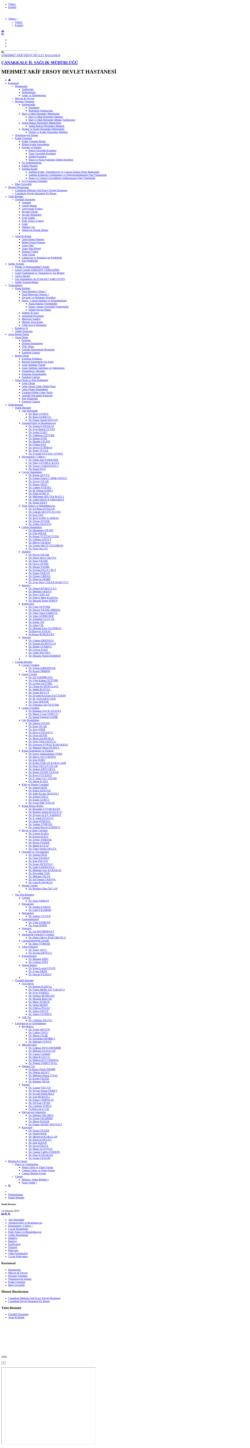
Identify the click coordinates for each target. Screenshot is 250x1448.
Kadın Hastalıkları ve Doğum (37, 750)
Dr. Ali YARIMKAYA (41, 677)
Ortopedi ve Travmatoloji (35, 851)
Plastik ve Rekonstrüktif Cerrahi (32, 266)
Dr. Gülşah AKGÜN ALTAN (45, 511)
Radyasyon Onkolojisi (34, 1112)
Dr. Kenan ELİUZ (38, 836)
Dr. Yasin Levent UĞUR (42, 968)
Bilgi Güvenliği (23, 184)
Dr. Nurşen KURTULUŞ (42, 643)
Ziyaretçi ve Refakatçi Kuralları (39, 297)
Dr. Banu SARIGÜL (40, 417)
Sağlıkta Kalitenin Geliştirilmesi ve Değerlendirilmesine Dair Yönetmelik (68, 175)
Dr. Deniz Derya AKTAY (42, 557)
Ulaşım (19, 1176)
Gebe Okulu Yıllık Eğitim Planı (39, 386)
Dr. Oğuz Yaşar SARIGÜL (43, 613)
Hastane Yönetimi (24, 101)
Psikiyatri (13, 1250)
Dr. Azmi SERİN (38, 925)
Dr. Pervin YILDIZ (39, 554)
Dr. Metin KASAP (39, 845)
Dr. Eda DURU (37, 760)
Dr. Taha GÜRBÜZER (41, 616)
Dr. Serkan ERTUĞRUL (42, 769)
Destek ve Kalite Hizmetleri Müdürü (48, 132)
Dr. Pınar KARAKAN (41, 1155)
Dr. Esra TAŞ (36, 515)
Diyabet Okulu (30, 211)
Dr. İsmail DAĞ (37, 469)
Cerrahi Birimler (23, 662)
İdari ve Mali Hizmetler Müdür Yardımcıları (52, 119)
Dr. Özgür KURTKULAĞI (43, 686)
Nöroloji (26, 637)
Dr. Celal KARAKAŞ (41, 882)
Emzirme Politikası (32, 358)
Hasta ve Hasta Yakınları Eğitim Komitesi (51, 159)
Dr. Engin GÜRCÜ (39, 799)
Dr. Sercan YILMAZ (40, 974)
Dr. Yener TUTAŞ (38, 450)
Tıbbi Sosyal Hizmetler (34, 325)
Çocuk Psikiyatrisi (18, 1256)
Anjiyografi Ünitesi (32, 208)
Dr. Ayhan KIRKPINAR (42, 668)
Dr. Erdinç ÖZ (36, 622)
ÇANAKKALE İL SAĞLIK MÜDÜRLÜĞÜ (39, 62)
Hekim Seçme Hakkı (40, 309)
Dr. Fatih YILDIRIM (40, 910)
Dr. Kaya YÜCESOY (40, 775)
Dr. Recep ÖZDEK (39, 842)
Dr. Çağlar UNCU (38, 1032)
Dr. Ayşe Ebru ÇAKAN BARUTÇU (49, 582)
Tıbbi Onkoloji (30, 946)
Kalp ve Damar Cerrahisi (35, 784)
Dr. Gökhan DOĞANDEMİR (45, 1047)
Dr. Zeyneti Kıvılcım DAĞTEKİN (47, 695)
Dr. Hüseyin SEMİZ (40, 579)
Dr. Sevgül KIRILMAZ (41, 1093)
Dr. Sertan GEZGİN (40, 1158)
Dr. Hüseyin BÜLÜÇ (40, 1139)
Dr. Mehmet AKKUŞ (40, 591)
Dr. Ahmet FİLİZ (38, 854)
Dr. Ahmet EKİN (38, 787)
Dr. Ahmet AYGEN (39, 723)
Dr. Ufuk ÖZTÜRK (39, 606)
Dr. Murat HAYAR (39, 1121)
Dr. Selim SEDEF (38, 1005)
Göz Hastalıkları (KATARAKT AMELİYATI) (40, 279)
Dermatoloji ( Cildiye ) (34, 456)
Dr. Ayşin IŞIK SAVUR (42, 802)
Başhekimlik (28, 104)
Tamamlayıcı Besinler (33, 371)
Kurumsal (13, 83)
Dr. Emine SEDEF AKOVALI (45, 1124)
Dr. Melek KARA (38, 781)
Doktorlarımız (15, 404)
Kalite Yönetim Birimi (34, 141)
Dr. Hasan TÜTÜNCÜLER (44, 536)
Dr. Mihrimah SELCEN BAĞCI (46, 496)
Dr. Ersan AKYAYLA (41, 864)
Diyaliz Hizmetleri (31, 214)
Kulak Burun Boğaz (33, 805)
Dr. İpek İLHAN (38, 1142)
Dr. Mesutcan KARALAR (43, 1136)
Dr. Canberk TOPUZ (40, 1106)
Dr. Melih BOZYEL (40, 689)
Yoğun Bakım (29, 965)
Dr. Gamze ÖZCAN (40, 1087)
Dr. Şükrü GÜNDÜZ (40, 1014)
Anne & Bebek (23, 236)
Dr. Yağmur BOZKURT (42, 995)
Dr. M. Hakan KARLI (41, 490)
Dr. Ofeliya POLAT (39, 1008)
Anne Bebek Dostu (18, 334)
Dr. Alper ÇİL (36, 625)
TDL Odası (28, 346)
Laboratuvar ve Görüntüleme (30, 1023)
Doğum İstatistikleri (32, 343)
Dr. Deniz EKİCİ (38, 502)
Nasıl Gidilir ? (29, 1182)
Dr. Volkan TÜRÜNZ (40, 824)
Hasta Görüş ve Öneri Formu (37, 1167)
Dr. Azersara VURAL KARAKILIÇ (48, 744)
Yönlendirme (15, 285)
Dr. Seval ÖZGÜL (39, 1145)
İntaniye (26, 585)
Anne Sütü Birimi (31, 248)
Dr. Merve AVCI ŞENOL (42, 756)
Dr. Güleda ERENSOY (41, 640)
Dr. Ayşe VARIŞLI (39, 992)
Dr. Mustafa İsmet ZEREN (43, 600)
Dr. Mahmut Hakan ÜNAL (43, 1075)
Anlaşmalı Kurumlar (33, 315)
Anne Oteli (28, 245)
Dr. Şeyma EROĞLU (40, 952)
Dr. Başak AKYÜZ (39, 475)
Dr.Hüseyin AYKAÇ (40, 631)
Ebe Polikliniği (30, 260)
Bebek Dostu (22, 355)
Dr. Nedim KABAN (40, 907)
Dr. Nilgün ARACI (39, 1072)
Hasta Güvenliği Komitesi (42, 150)
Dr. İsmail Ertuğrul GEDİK (43, 717)
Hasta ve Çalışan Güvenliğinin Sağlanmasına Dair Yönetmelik (62, 178)
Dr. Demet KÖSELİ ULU (43, 588)
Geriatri (26, 897)
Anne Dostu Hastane (33, 239)
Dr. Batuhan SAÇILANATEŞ (45, 711)
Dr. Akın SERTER (39, 701)
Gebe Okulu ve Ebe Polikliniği (31, 380)
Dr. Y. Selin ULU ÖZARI (43, 778)
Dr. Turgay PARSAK (40, 839)
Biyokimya (28, 1026)
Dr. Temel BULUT (39, 692)
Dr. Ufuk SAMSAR (39, 922)
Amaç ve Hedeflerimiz (34, 95)
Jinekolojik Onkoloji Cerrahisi (38, 934)
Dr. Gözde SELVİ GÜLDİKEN (46, 545)
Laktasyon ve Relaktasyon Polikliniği (42, 257)
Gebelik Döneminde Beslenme (38, 349)
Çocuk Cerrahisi (30, 665)
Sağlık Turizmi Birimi (26, 282)
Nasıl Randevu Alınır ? (34, 291)
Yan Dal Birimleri (24, 894)
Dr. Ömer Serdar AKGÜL (43, 848)
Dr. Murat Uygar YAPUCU (43, 714)
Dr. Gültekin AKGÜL (40, 1020)
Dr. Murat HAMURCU (41, 738)
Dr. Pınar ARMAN (39, 900)
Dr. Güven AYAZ (38, 649)
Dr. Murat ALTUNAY (41, 1149)
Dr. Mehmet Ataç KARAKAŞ (45, 870)
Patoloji (26, 1084)
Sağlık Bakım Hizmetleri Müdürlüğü (41, 122)
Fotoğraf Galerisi (31, 352)
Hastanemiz (21, 86)
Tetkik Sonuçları (24, 331)
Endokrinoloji (29, 956)
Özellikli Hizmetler (25, 199)
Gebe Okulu (28, 254)
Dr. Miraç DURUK (39, 1001)
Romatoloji (28, 903)
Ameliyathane (29, 205)
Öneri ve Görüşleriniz (26, 1164)
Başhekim (34, 107)
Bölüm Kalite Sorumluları (35, 144)
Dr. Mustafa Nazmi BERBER (45, 655)
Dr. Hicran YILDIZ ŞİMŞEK (44, 609)
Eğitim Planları (30, 165)
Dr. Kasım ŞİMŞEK (39, 671)
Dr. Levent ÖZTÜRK (40, 683)
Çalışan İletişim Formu (34, 1173)
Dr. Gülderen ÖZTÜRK (42, 435)
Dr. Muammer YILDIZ (41, 530)
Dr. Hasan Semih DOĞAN (43, 420)
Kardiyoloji (28, 603)
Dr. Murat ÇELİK (38, 1035)
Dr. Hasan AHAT (38, 484)
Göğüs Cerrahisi (30, 707)
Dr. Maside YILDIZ (39, 441)
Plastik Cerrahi (30, 885)
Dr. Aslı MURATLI (39, 1096)
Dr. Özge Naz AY (38, 548)
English (12, 7)
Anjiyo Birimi (22, 276)
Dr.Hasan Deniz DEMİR (42, 1069)
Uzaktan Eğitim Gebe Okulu (37, 392)
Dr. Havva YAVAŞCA (41, 732)
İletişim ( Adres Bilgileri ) (35, 1179)
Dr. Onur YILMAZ (39, 858)
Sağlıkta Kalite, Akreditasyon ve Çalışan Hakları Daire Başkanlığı (64, 171)
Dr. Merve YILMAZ (40, 542)
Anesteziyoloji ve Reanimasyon (39, 423)
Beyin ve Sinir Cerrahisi (35, 830)
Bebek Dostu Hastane (33, 242)
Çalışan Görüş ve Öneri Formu (38, 1170)
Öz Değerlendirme (32, 162)
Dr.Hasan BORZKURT (41, 634)
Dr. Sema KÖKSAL (40, 821)
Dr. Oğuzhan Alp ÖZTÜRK (44, 704)
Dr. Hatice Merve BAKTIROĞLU (47, 937)
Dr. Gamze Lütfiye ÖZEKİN (44, 1152)
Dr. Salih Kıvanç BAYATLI (44, 793)
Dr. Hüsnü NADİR (39, 567)
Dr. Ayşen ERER (38, 971)
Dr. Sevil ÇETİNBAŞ (40, 447)
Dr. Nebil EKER (38, 1133)
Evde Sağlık (28, 217)
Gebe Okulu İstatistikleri (35, 389)
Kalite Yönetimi (23, 138)
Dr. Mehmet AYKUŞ (40, 1041)
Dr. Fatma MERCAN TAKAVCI (47, 989)
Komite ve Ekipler (31, 147)
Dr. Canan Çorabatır (39, 1054)
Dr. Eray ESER (37, 729)
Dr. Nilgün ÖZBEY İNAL (43, 1063)
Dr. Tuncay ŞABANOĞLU (44, 466)
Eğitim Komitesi (37, 156)
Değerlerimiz (29, 92)
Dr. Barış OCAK (38, 726)
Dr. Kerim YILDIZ (39, 1078)
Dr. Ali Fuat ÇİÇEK (39, 1103)
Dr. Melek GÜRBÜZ (40, 646)
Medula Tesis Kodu (32, 322)
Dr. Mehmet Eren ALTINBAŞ (45, 628)
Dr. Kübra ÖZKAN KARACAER (47, 763)
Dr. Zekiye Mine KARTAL (43, 597)
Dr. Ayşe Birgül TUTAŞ (42, 429)
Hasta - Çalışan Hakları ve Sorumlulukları (44, 300)
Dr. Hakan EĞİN (38, 438)
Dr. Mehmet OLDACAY (42, 1051)
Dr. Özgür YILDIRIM (41, 1118)
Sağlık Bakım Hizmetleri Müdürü (46, 126)
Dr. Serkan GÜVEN (40, 916)
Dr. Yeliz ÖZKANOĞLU (42, 741)
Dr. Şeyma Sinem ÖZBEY (43, 1090)
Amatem (26, 202)
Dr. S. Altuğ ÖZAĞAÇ (41, 818)
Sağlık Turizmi (16, 263)
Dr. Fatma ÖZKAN (39, 573)
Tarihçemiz (28, 89)
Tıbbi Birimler (15, 196)
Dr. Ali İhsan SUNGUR (42, 508)
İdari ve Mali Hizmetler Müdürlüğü (41, 113)
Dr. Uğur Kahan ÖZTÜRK (43, 680)
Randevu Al (21, 328)
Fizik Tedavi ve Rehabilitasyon (38, 505)
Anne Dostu (21, 337)
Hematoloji (28, 913)
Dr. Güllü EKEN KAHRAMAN (46, 499)
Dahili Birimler (23, 407)
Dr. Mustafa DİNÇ (39, 959)
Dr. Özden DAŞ (37, 444)
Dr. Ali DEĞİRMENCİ (41, 931)
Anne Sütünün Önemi (33, 364)
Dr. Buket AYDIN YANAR (44, 772)
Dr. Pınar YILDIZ (38, 560)
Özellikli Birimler (24, 980)
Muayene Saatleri (31, 319)
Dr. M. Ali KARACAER (42, 698)
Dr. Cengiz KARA (39, 833)
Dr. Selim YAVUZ (38, 1011)
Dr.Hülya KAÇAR (39, 1109)
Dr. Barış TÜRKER (39, 943)
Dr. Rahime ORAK (39, 1081)
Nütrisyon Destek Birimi (35, 230)
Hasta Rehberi (22, 288)
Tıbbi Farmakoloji (18, 1253)
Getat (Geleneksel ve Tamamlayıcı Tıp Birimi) (40, 273)
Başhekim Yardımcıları (41, 110)
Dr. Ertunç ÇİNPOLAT (41, 1100)
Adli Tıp (26, 1017)
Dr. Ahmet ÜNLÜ (38, 796)
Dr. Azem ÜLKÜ (38, 432)
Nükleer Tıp (28, 227)
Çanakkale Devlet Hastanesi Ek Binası (35, 193)
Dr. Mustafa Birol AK (40, 998)
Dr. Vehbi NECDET (40, 652)
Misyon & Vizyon (24, 98)
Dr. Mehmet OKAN (39, 876)
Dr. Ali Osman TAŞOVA (42, 879)
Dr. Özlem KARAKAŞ (41, 426)
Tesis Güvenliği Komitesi (42, 153)
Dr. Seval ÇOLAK (39, 481)
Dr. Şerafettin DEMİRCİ (42, 1038)
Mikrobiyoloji (29, 1044)
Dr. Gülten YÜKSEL (40, 487)
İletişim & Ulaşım (17, 1161)
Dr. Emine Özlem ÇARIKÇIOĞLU (48, 478)
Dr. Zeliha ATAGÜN (40, 524)
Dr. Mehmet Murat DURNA (44, 747)
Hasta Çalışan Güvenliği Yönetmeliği (49, 306)
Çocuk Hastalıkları (32, 472)
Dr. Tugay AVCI (37, 949)
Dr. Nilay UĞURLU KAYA (44, 462)
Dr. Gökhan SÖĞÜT (40, 539)
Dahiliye (26, 551)
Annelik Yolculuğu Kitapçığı (37, 395)
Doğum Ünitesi (30, 251)
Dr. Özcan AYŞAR (39, 521)
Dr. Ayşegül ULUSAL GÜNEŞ (46, 453)
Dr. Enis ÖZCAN (38, 861)
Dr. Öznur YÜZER (39, 1130)
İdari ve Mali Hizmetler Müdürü (46, 116)
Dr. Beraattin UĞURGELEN (44, 809)
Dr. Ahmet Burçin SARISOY (44, 827)
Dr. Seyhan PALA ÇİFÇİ (42, 570)
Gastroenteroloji (30, 919)
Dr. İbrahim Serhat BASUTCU (45, 812)
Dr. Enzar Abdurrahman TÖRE (45, 753)
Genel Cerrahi (29, 674)
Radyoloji (27, 1127)
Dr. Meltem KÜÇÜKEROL (44, 1060)
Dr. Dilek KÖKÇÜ (39, 493)
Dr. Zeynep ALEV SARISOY (45, 815)
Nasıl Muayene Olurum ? (35, 294)
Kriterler (26, 340)
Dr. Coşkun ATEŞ (38, 962)
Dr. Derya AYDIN (39, 564)
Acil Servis (28, 983)
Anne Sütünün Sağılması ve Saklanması (43, 368)
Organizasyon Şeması (26, 135)
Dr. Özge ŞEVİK (38, 735)
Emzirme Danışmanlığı (34, 374)
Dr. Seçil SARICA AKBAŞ (44, 518)
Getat (25, 224)
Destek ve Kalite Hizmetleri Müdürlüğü (43, 129)
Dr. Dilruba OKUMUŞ (41, 1115)
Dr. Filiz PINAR (37, 533)
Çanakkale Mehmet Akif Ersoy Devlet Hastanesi (41, 190)
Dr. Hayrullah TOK (39, 873)
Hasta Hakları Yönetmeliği (43, 303)
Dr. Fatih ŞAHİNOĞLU (42, 867)
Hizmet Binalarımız (18, 187)
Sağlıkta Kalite (30, 168)
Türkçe (12, 4)
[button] (13, 18)
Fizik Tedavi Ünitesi (33, 220)
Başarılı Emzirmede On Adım (38, 361)
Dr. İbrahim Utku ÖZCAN (43, 888)
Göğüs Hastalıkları (32, 527)
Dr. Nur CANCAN (39, 594)
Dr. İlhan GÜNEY (39, 413)
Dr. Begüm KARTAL (40, 986)
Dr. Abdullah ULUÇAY (42, 619)
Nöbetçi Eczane (30, 312)
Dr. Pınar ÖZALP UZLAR (43, 766)
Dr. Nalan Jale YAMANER (43, 459)
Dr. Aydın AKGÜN (39, 1029)
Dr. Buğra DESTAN (40, 790)
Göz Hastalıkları (30, 720)
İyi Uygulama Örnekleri (34, 181)
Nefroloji (26, 928)
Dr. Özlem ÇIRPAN (40, 576)
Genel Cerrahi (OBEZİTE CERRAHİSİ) (37, 270)
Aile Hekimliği (30, 410)
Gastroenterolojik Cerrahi (35, 940)
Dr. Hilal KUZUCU (39, 1057)
